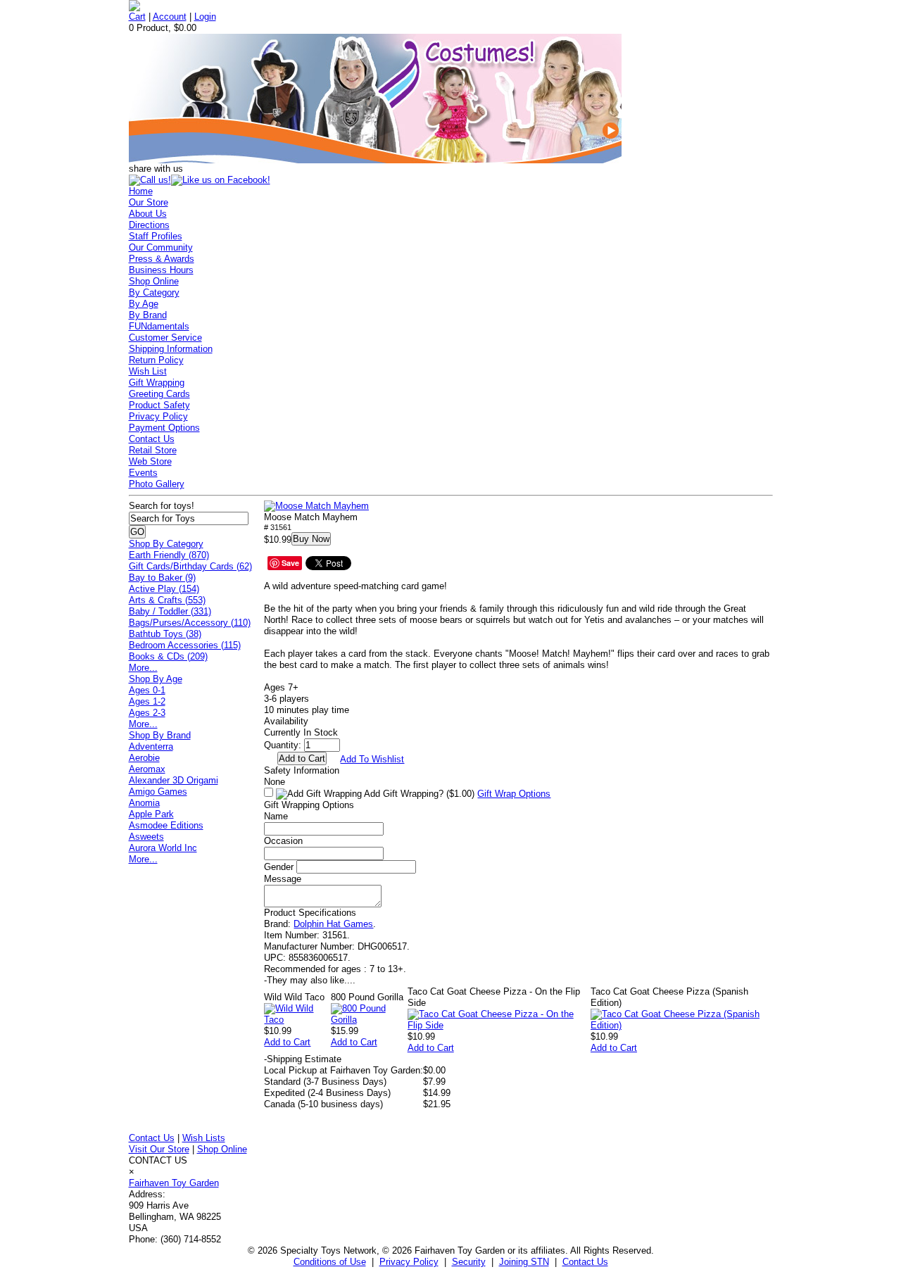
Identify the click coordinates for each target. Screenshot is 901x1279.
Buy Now (311, 539)
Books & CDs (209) (168, 656)
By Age (143, 303)
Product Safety (159, 405)
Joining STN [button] (524, 1261)
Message (282, 879)
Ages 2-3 (147, 712)
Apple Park (151, 814)
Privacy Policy (158, 416)
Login (205, 16)
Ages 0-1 (147, 690)
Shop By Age (155, 679)
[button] (316, 506)
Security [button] (469, 1261)
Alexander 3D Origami (173, 780)
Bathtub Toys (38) (165, 634)
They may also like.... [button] (309, 980)
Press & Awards (161, 258)
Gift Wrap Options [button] (513, 793)
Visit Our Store (159, 1149)
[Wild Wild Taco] (297, 1019)
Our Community (161, 247)
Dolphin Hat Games (333, 924)
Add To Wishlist (372, 759)
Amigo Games (158, 791)
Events (143, 472)
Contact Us (152, 439)
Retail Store (153, 450)
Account (170, 16)
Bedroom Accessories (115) (185, 645)
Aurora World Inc (163, 848)
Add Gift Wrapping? (418, 793)
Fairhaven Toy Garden (174, 1183)
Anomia (144, 803)
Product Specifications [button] (310, 912)
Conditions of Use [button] (330, 1261)
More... (143, 667)
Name (276, 816)
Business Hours (161, 270)
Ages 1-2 (147, 701)
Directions (149, 225)
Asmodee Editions (166, 825)
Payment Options (164, 427)
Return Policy (156, 360)
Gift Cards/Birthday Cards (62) (190, 566)
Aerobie (144, 757)
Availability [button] (286, 721)
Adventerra (151, 746)
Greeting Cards (159, 394)
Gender (279, 867)
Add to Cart (287, 1042)
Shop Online (154, 281)
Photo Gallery (156, 484)
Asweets (146, 836)
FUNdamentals (159, 326)
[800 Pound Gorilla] (369, 1019)
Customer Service (165, 337)
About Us (148, 213)
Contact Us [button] (585, 1261)
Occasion (283, 841)
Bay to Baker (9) (162, 577)
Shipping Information (171, 349)
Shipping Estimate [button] (302, 1059)
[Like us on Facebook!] (220, 180)
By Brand (148, 315)
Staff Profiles (155, 236)
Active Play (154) (164, 589)
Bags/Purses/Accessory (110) (190, 622)
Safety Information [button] (301, 770)
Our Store (148, 202)
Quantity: (282, 745)
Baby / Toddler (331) (170, 611)
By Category (154, 292)
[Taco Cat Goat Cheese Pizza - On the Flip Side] (499, 1025)
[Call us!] (150, 180)
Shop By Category (166, 543)
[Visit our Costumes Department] (375, 160)
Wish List (148, 371)
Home (141, 191)
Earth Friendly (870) (169, 555)
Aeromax (147, 769)
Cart (137, 16)
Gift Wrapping (156, 382)
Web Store (150, 461)
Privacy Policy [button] (409, 1261)
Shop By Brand (160, 735)
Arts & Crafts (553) (167, 600)
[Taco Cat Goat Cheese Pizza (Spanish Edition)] (682, 1025)
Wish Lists (203, 1138)
